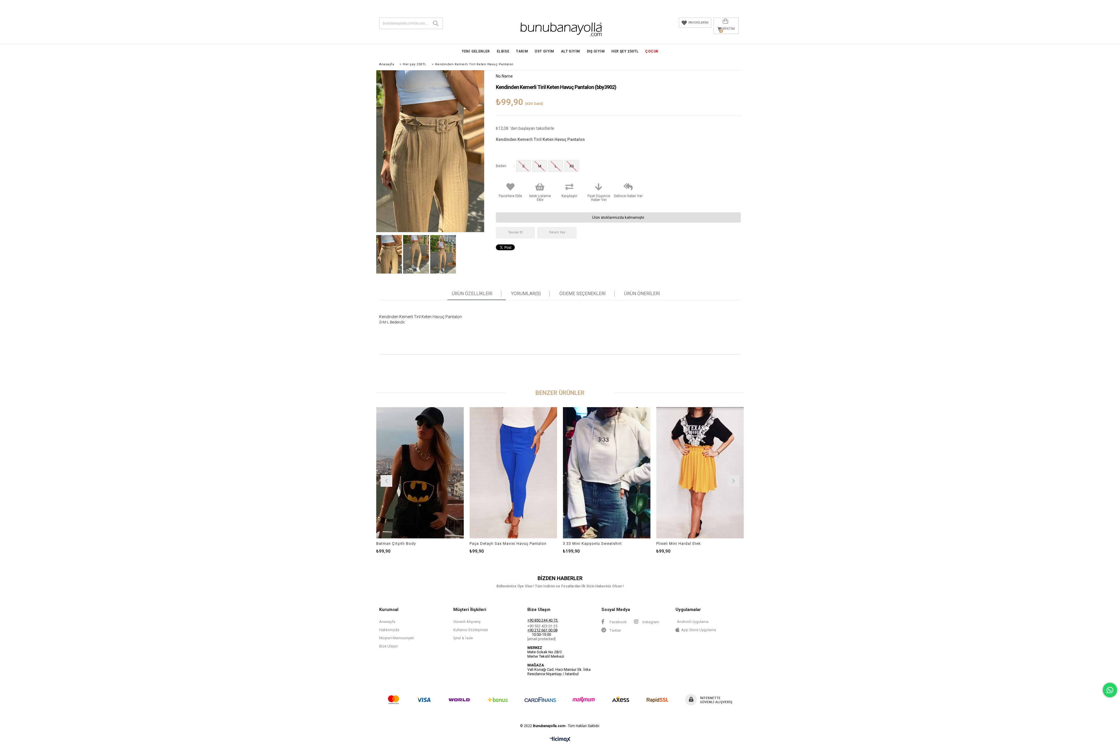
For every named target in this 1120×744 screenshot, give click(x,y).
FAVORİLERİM (698, 22)
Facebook (618, 622)
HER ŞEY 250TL (624, 51)
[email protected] (541, 639)
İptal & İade (463, 638)
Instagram (650, 622)
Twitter (615, 630)
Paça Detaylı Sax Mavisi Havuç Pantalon (508, 543)
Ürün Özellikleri (472, 293)
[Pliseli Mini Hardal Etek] (700, 472)
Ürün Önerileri (642, 293)
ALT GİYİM (570, 51)
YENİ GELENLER (476, 51)
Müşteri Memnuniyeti (396, 638)
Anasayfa (387, 621)
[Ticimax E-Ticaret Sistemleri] (560, 740)
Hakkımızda (389, 630)
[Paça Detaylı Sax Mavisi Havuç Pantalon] (513, 472)
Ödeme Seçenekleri (582, 293)
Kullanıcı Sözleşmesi (470, 630)
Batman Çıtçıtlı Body (396, 543)
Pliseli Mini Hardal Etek (678, 543)
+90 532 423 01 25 (542, 626)
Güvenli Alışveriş (467, 621)
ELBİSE (503, 51)
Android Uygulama (692, 621)
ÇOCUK (651, 51)
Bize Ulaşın (388, 646)
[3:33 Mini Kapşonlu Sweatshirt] (606, 472)
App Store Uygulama (698, 630)
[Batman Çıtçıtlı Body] (420, 472)
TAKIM (522, 51)
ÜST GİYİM (544, 51)
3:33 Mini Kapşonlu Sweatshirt (592, 543)
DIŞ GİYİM (596, 51)
